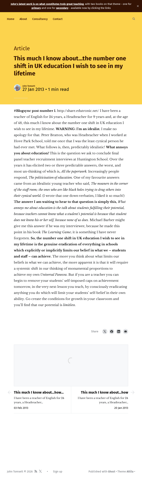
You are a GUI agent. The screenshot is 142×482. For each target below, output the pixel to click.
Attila (130, 471)
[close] (138, 6)
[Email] (125, 331)
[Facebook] (111, 331)
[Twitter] (104, 331)
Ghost (111, 471)
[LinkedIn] (118, 331)
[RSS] (35, 471)
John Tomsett (29, 86)
